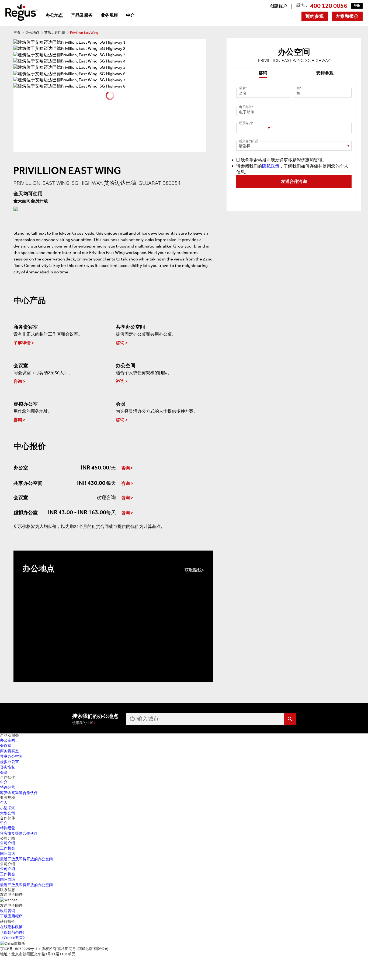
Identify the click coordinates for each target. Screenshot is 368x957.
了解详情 (22, 342)
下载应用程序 (11, 916)
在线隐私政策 (11, 927)
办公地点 (54, 15)
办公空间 (7, 740)
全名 (242, 88)
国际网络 (7, 853)
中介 (130, 15)
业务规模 (109, 15)
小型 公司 (8, 808)
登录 (357, 6)
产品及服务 (82, 15)
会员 (4, 772)
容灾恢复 (7, 767)
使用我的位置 (82, 723)
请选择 (244, 146)
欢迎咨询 (7, 911)
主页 (16, 32)
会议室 (5, 745)
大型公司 (7, 813)
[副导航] (17, 741)
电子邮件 (245, 107)
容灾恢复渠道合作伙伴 (19, 793)
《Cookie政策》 (13, 937)
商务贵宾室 (9, 751)
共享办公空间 (11, 756)
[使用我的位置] (131, 719)
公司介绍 (7, 843)
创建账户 (278, 6)
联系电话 (245, 123)
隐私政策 (270, 166)
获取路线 (193, 570)
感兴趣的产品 (248, 141)
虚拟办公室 (9, 762)
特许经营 (7, 787)
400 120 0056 (328, 5)
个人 (4, 802)
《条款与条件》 (13, 932)
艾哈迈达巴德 (54, 32)
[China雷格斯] (21, 12)
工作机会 (7, 848)
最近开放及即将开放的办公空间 (26, 859)
